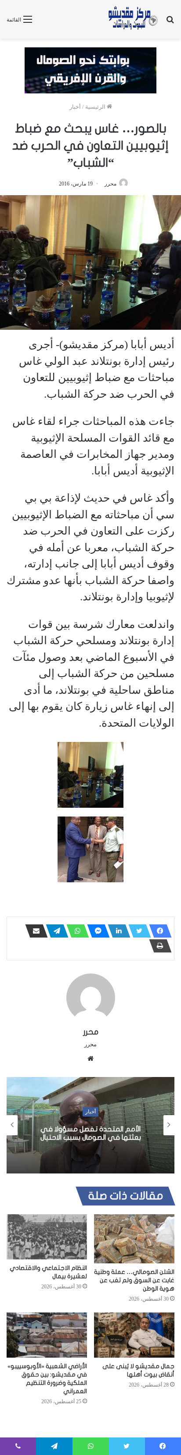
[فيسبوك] (158, 931)
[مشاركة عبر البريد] (34, 931)
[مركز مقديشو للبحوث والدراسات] (132, 19)
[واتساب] (75, 931)
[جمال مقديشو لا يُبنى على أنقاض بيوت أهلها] (134, 1335)
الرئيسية (96, 106)
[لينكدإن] (116, 931)
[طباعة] (158, 945)
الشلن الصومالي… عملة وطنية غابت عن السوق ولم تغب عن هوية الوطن (134, 1280)
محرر (110, 184)
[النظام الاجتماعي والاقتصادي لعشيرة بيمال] (47, 1236)
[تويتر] (137, 931)
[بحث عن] (170, 22)
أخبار (75, 106)
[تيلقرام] (54, 931)
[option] (90, 1125)
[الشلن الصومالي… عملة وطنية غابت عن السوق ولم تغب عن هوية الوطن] (134, 1238)
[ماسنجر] (96, 931)
